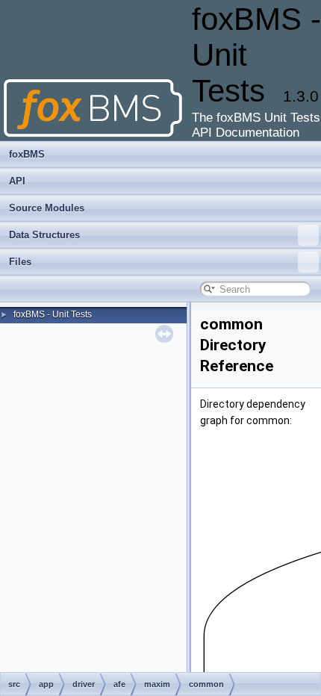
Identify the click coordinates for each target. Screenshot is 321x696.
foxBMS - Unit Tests (52, 314)
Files (20, 261)
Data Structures (44, 234)
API (17, 181)
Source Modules (46, 208)
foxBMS (27, 154)
